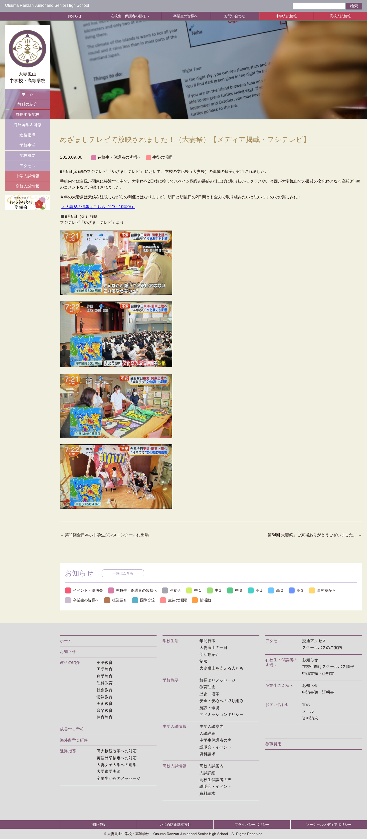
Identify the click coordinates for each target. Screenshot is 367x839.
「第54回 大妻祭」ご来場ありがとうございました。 (313, 535)
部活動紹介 (209, 654)
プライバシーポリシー (251, 825)
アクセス (27, 166)
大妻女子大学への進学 (117, 765)
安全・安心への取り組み (221, 701)
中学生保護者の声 (215, 740)
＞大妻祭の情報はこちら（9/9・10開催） (98, 207)
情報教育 (105, 697)
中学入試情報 (286, 16)
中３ (239, 590)
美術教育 (105, 703)
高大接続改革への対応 (117, 751)
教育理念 (207, 687)
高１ (259, 590)
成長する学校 (27, 114)
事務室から (326, 590)
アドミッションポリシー (221, 714)
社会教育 (105, 690)
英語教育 (105, 662)
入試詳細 (207, 733)
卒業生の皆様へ (185, 16)
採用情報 (98, 825)
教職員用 (273, 744)
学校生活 (27, 145)
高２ (280, 590)
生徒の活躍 (162, 157)
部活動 (205, 600)
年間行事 (207, 641)
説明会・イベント (215, 747)
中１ (198, 590)
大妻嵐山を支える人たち (221, 668)
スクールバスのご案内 (322, 647)
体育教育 (105, 717)
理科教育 (105, 683)
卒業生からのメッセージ (119, 778)
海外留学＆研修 (27, 125)
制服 (203, 661)
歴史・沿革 (209, 694)
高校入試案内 (211, 766)
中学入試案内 (211, 726)
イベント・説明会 (88, 590)
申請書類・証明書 (318, 673)
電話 (306, 704)
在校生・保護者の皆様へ (130, 16)
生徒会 (175, 590)
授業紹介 (119, 600)
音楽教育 (105, 710)
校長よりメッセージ (217, 680)
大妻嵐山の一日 (213, 647)
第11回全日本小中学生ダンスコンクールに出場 (104, 535)
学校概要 (27, 155)
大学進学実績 (109, 771)
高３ (300, 590)
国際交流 (147, 600)
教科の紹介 (27, 104)
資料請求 (207, 754)
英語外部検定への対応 (117, 758)
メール (308, 711)
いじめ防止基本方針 (175, 825)
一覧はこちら (122, 573)
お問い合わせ (234, 16)
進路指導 (27, 135)
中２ (218, 590)
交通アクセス (314, 641)
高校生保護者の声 (215, 780)
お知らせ (75, 16)
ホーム (27, 94)
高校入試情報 (340, 16)
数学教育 (105, 676)
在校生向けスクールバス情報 (328, 666)
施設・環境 (209, 708)
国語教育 (105, 669)
